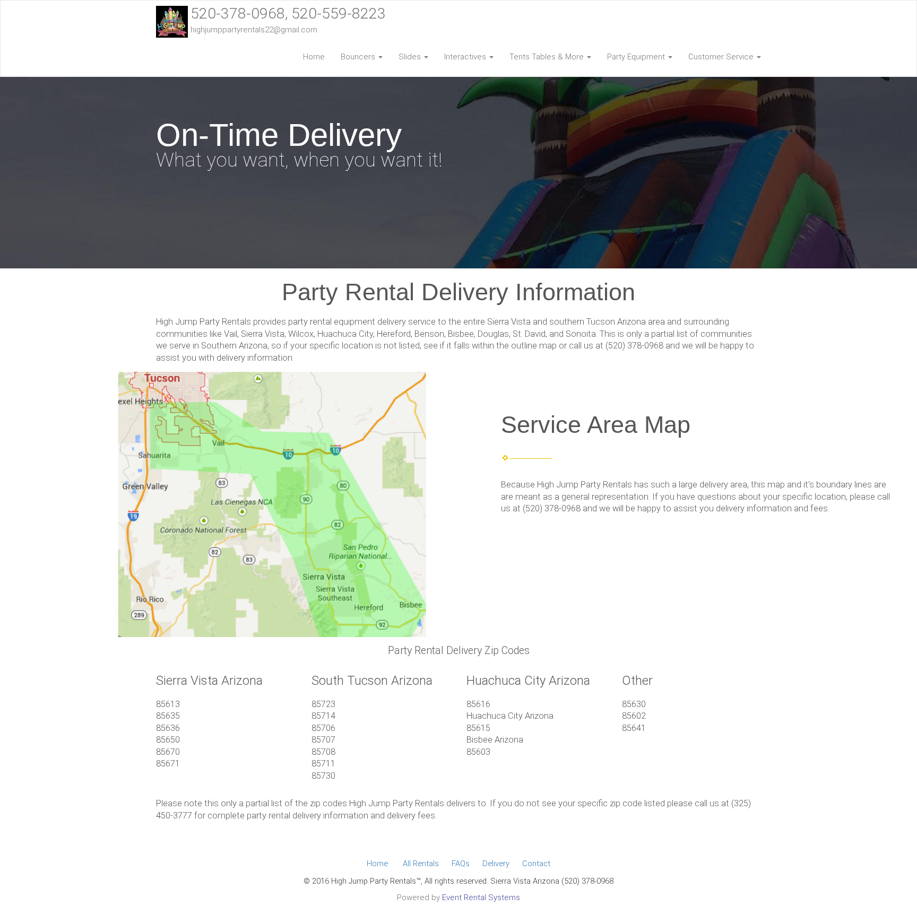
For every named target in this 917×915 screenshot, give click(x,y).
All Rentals (421, 863)
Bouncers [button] (359, 57)
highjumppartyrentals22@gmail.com (254, 29)
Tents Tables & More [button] (547, 57)
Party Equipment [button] (637, 57)
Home (314, 57)
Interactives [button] (466, 57)
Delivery (495, 863)
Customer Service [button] (722, 57)
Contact (536, 863)
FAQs (461, 863)
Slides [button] (411, 57)
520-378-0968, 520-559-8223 (288, 13)
